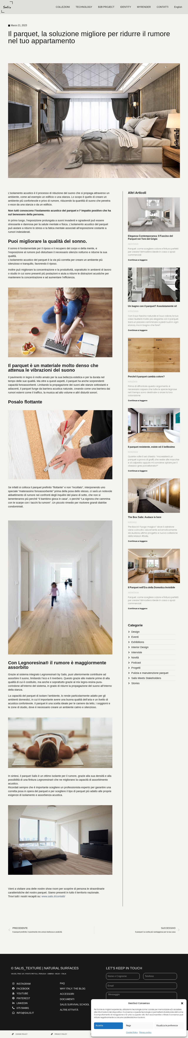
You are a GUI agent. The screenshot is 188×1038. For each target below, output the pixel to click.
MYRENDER (144, 7)
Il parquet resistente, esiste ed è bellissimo (151, 447)
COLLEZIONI (63, 7)
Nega (128, 1025)
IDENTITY (125, 7)
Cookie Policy (132, 1032)
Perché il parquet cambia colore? (146, 376)
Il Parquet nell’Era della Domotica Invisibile (151, 587)
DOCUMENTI (67, 999)
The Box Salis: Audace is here (144, 517)
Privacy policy (145, 1032)
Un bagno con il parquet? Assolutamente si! (152, 306)
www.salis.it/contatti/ (53, 896)
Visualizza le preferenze (167, 1025)
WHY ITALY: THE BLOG (72, 988)
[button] (182, 1003)
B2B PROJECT (106, 7)
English (178, 7)
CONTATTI (162, 7)
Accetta (99, 1025)
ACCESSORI (67, 994)
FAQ (62, 983)
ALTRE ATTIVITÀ (69, 1010)
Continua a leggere (137, 260)
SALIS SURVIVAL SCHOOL (74, 1004)
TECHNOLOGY (84, 7)
